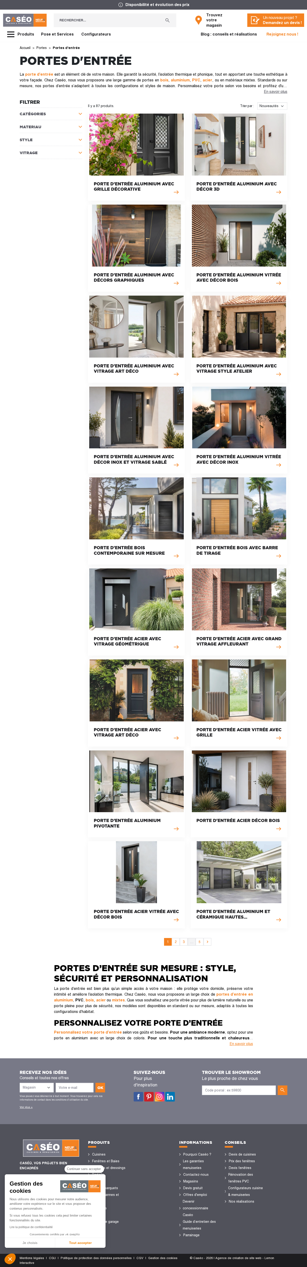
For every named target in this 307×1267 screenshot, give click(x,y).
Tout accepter (80, 1243)
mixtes (118, 1000)
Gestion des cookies (162, 1258)
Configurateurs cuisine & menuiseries (245, 1191)
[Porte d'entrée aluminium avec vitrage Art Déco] (136, 339)
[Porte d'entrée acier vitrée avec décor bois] (136, 884)
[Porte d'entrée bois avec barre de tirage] (239, 521)
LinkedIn (170, 1097)
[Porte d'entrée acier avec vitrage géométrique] (136, 612)
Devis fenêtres (240, 1168)
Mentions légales (32, 1258)
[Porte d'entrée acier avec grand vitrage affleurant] (239, 612)
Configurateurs (96, 34)
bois (90, 1000)
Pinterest (149, 1097)
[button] (10, 1259)
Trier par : (247, 106)
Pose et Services (57, 34)
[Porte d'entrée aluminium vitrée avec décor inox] (239, 430)
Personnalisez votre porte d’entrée (88, 1032)
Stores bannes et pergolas (105, 1198)
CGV (139, 1258)
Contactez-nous (196, 1174)
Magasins (190, 1181)
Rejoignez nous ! (282, 34)
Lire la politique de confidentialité (31, 1227)
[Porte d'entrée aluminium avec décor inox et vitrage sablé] (136, 430)
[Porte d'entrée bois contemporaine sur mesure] (136, 521)
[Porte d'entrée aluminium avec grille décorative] (136, 157)
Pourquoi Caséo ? (197, 1154)
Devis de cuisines (242, 1154)
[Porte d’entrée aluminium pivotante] (136, 794)
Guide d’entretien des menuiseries (199, 1225)
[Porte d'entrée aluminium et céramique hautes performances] (239, 884)
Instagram (159, 1097)
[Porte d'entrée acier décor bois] (239, 794)
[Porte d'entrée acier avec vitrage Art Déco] (136, 703)
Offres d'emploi (195, 1195)
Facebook (138, 1097)
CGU (52, 1258)
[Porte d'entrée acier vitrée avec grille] (239, 703)
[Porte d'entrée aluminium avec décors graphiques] (136, 248)
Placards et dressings (108, 1168)
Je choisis (30, 1243)
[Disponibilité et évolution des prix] (153, 5)
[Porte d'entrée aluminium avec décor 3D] (239, 157)
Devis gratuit (193, 1188)
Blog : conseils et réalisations (229, 34)
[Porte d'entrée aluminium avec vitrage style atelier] (239, 339)
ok (100, 1087)
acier (101, 1000)
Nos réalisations (241, 1201)
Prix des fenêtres (242, 1161)
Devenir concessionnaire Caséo (195, 1208)
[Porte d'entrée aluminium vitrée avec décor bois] (239, 248)
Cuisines (99, 1154)
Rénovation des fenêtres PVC (240, 1178)
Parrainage (191, 1235)
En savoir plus (275, 91)
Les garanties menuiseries (193, 1164)
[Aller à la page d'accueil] (25, 20)
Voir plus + (26, 1107)
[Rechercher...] (167, 20)
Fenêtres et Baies (105, 1161)
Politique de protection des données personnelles (96, 1258)
